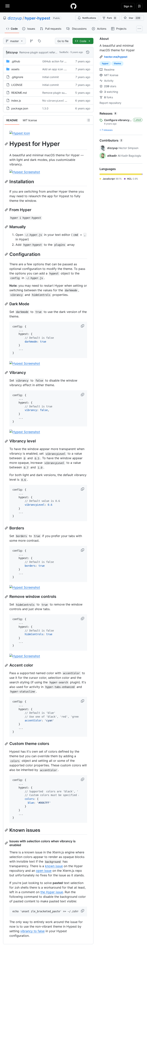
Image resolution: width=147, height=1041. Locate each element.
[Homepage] (73, 6)
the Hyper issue (51, 892)
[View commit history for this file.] (87, 52)
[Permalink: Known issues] (6, 830)
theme (117, 63)
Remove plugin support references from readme (49, 52)
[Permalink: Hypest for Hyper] (6, 144)
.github (15, 61)
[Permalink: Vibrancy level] (6, 441)
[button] (83, 326)
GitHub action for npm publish (61, 61)
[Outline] (88, 120)
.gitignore (17, 77)
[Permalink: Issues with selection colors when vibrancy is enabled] (6, 843)
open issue (43, 871)
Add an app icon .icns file (58, 69)
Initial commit (50, 77)
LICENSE (16, 84)
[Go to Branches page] (31, 41)
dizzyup (15, 18)
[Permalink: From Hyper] (6, 209)
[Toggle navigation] (7, 6)
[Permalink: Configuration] (6, 254)
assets (15, 69)
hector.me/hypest (115, 56)
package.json (19, 108)
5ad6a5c (64, 52)
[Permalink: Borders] (6, 528)
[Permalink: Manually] (6, 227)
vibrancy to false (32, 931)
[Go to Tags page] (39, 41)
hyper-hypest (37, 18)
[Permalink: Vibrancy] (6, 372)
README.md (19, 92)
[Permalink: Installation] (6, 181)
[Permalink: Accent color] (6, 665)
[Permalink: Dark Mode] (6, 304)
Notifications (89, 17)
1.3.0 (45, 108)
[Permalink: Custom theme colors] (6, 743)
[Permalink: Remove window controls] (6, 596)
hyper (105, 63)
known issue (54, 866)
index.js (16, 100)
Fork (111, 17)
